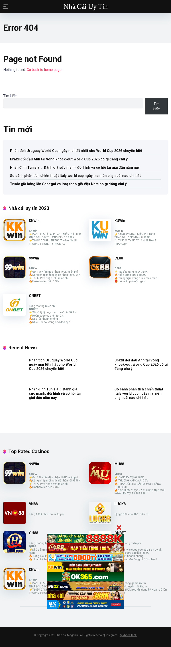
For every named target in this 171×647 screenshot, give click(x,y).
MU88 (119, 464)
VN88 (33, 504)
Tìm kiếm (10, 96)
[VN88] (14, 523)
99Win (34, 258)
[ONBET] (14, 315)
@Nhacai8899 (128, 635)
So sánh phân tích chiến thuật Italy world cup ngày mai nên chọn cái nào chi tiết (75, 176)
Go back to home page (44, 70)
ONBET (35, 296)
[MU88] (100, 483)
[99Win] (14, 277)
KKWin (34, 221)
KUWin (119, 221)
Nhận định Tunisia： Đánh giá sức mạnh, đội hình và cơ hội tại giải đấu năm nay (75, 167)
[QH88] (14, 552)
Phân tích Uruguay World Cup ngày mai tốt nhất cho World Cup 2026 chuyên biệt (76, 151)
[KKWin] (14, 240)
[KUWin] (100, 240)
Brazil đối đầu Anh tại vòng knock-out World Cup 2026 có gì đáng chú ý (69, 159)
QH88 (33, 533)
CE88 (118, 258)
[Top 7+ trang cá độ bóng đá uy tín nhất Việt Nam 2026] (85, 6)
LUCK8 (120, 504)
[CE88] (100, 277)
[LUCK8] (100, 523)
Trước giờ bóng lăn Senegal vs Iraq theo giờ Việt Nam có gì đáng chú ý (68, 184)
